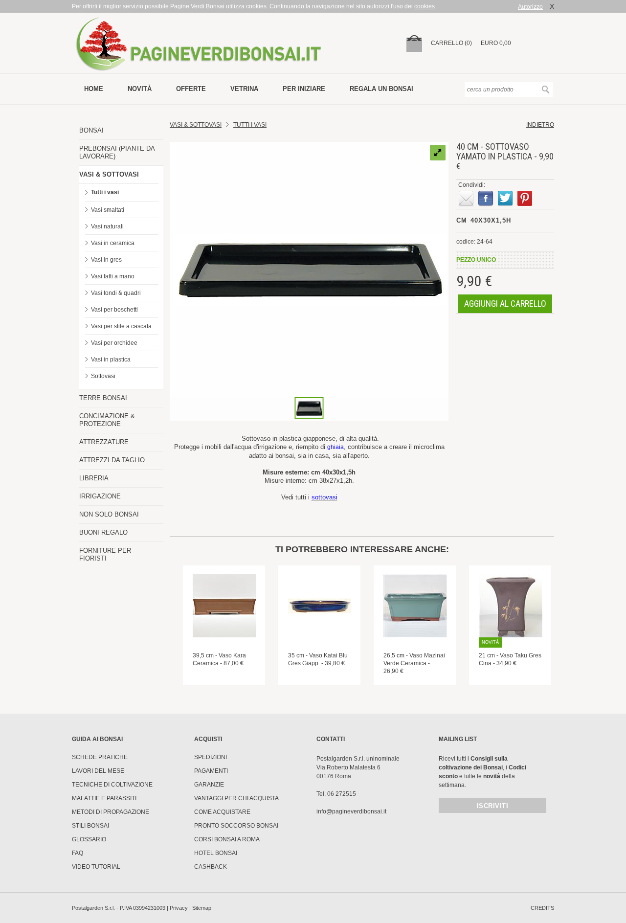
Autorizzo (530, 6)
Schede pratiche (100, 757)
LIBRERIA (94, 478)
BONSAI (91, 130)
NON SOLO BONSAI (109, 514)
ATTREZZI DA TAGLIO (112, 460)
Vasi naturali (107, 226)
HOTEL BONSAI (215, 853)
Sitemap (201, 908)
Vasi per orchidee (114, 342)
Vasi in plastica (111, 359)
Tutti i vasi (105, 192)
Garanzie (209, 784)
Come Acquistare (222, 812)
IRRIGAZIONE (100, 496)
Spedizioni (210, 757)
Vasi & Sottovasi (196, 124)
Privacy (179, 908)
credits (542, 908)
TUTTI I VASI (250, 124)
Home (93, 88)
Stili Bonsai (90, 825)
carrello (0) (451, 43)
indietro (540, 124)
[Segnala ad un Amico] (466, 198)
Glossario (89, 839)
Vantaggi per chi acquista (236, 798)
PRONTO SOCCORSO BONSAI (236, 825)
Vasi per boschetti (114, 309)
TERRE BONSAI (103, 398)
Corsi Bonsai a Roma (227, 839)
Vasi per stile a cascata (121, 326)
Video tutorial (96, 866)
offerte (191, 88)
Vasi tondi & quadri (116, 293)
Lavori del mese (98, 770)
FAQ (77, 853)
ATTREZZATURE (104, 442)
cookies (424, 6)
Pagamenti (211, 770)
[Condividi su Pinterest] (525, 198)
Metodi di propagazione (110, 812)
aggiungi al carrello (505, 303)
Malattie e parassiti (104, 798)
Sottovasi (103, 376)
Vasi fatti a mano (112, 276)
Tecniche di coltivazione (112, 784)
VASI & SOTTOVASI (109, 174)
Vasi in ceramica (112, 243)
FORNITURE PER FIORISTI (105, 554)
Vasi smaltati (107, 209)
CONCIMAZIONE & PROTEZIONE (107, 420)
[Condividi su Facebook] (485, 198)
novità (140, 88)
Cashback (210, 866)
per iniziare (304, 88)
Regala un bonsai (381, 88)
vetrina (244, 88)
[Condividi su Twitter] (505, 198)
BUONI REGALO (103, 532)
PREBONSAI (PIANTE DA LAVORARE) (117, 152)
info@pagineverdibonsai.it (351, 811)
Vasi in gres (106, 259)
